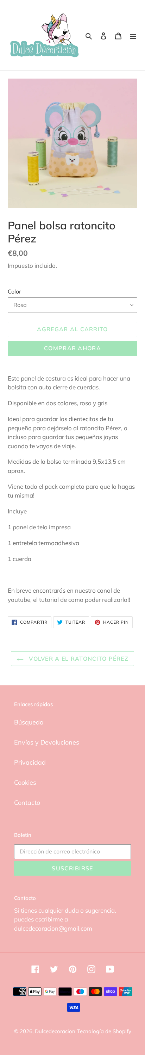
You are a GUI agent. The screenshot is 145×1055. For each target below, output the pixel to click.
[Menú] (133, 35)
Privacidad (30, 762)
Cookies (25, 782)
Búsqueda (29, 722)
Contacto (27, 802)
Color (14, 291)
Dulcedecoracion (55, 1031)
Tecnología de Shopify (104, 1031)
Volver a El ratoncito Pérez (77, 658)
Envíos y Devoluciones (46, 742)
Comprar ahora (72, 348)
